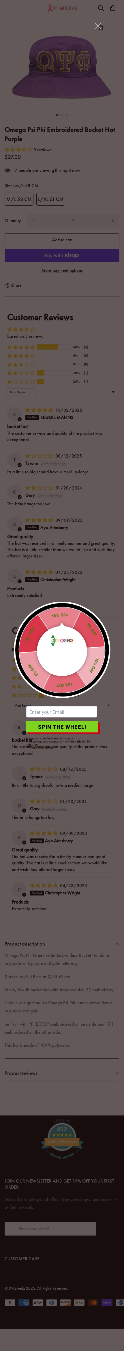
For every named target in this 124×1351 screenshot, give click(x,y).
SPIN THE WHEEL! (62, 727)
